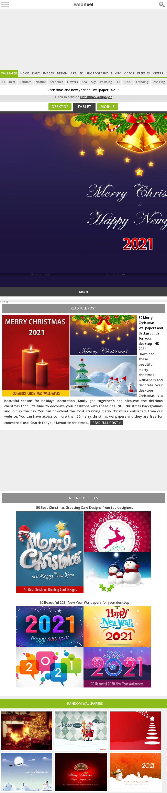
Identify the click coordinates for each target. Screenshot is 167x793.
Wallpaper (9, 73)
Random (26, 82)
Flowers (72, 82)
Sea (84, 82)
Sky (93, 82)
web (83, 4)
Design (62, 73)
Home (24, 73)
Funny (116, 73)
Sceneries (56, 82)
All (3, 82)
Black (127, 82)
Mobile (107, 106)
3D (81, 73)
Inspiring (159, 82)
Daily (36, 73)
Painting (106, 82)
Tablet (84, 106)
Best (12, 82)
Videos (129, 73)
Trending (141, 82)
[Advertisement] (83, 39)
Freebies (143, 73)
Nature (41, 82)
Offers (158, 73)
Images (48, 73)
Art (73, 73)
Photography (97, 73)
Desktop (60, 106)
